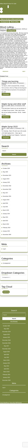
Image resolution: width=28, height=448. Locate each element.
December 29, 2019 (7, 83)
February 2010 (6, 227)
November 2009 (7, 234)
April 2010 (5, 220)
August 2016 (6, 199)
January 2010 (6, 231)
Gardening (6, 292)
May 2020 (5, 171)
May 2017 (5, 192)
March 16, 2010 (6, 105)
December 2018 (7, 185)
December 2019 (7, 175)
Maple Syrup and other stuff (14, 104)
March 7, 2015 (5, 128)
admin (12, 29)
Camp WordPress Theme (6, 402)
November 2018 (7, 189)
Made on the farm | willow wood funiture (12, 19)
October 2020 (6, 168)
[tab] (8, 7)
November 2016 (7, 196)
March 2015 (6, 210)
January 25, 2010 (4, 29)
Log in (4, 248)
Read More (6, 95)
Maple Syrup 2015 (10, 126)
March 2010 (6, 224)
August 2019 (6, 178)
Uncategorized (5, 21)
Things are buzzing (10, 81)
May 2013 (5, 217)
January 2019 (6, 182)
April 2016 (5, 203)
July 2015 (5, 206)
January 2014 (6, 213)
